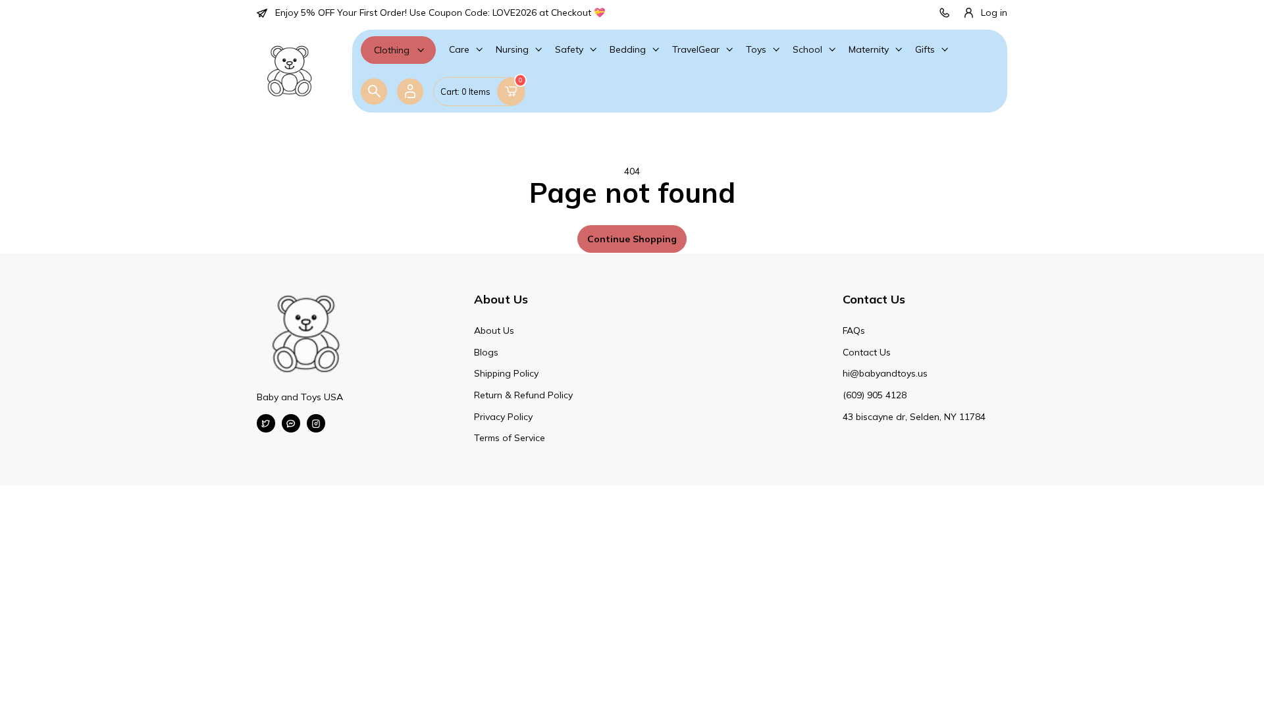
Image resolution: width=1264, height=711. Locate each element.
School (807, 49)
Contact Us (867, 352)
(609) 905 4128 (875, 395)
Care (459, 49)
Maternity (869, 49)
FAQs (854, 330)
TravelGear (696, 49)
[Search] (374, 91)
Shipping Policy (506, 373)
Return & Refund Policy (523, 395)
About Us (494, 330)
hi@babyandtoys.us (885, 373)
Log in (994, 12)
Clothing (391, 50)
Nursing (512, 49)
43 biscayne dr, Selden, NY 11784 (914, 417)
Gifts (925, 49)
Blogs (486, 352)
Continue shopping (632, 239)
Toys (756, 49)
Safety (569, 49)
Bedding (628, 49)
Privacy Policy (503, 417)
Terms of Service (509, 438)
